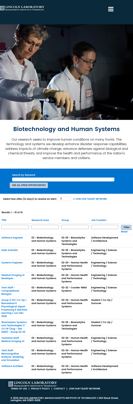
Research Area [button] (40, 220)
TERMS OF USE (19, 389)
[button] (111, 9)
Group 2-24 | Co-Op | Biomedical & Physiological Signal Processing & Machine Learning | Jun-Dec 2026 (14, 308)
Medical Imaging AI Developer (12, 276)
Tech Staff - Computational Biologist (10, 291)
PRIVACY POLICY (40, 389)
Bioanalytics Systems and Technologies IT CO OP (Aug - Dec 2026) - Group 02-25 (14, 327)
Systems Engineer (12, 263)
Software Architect (12, 366)
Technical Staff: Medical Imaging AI (12, 339)
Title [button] (3, 220)
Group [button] (65, 220)
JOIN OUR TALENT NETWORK (91, 199)
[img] (22, 8)
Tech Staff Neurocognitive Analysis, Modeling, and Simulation (12, 355)
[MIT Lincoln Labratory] (32, 384)
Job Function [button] (98, 220)
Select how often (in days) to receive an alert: (30, 199)
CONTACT (59, 389)
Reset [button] (124, 232)
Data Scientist (9, 250)
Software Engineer (12, 238)
